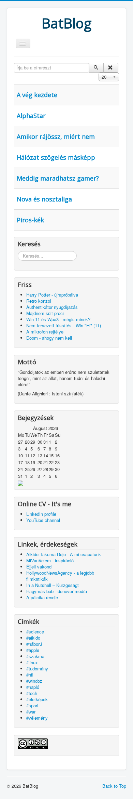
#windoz (34, 681)
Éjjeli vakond (38, 566)
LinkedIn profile (41, 514)
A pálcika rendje (42, 597)
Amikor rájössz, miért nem (56, 136)
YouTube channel (43, 520)
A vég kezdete (37, 95)
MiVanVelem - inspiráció (50, 560)
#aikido (33, 637)
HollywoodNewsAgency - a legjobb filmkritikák (60, 575)
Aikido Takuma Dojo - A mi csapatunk (63, 554)
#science (35, 631)
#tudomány (37, 668)
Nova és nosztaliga (44, 199)
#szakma (35, 656)
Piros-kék (30, 220)
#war (30, 711)
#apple (32, 650)
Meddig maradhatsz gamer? (58, 178)
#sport (32, 705)
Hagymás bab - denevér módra (56, 591)
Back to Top (114, 786)
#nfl (29, 674)
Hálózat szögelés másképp (56, 157)
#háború (34, 644)
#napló (32, 687)
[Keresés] (96, 68)
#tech (31, 693)
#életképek (37, 699)
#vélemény (37, 718)
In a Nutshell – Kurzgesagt (52, 585)
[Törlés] (110, 68)
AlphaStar (31, 116)
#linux (32, 662)
